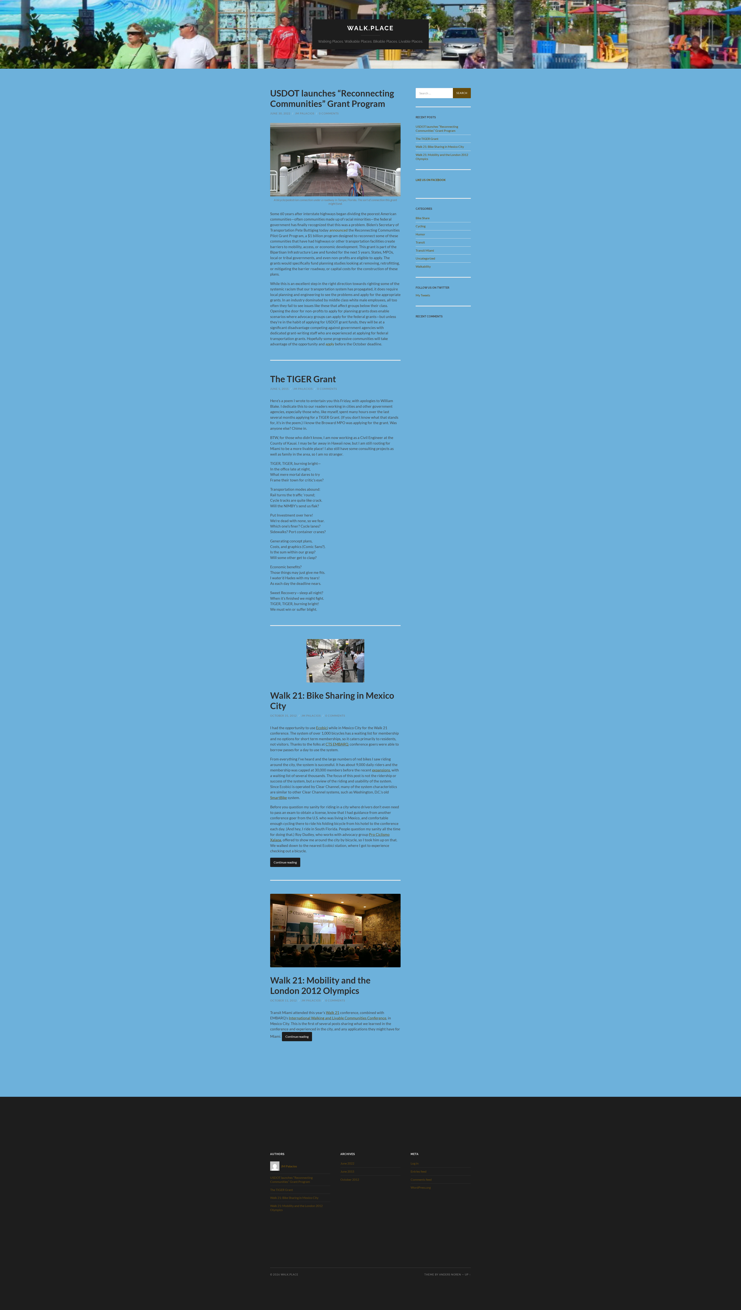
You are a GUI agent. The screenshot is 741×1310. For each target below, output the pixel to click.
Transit (420, 242)
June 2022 (347, 1163)
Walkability (423, 266)
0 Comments (329, 113)
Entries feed (418, 1171)
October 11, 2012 (283, 1000)
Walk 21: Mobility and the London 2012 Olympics (320, 985)
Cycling (420, 226)
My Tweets (423, 295)
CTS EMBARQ (337, 744)
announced (338, 230)
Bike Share (423, 218)
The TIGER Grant (303, 379)
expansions (381, 770)
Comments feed (421, 1179)
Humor (420, 234)
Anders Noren (450, 1274)
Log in (415, 1163)
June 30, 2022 (280, 113)
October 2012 (349, 1179)
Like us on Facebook (431, 180)
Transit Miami (425, 250)
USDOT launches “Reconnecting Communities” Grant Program (332, 98)
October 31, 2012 (283, 715)
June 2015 (347, 1171)
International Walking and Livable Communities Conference (337, 1018)
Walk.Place (370, 28)
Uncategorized (425, 258)
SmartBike (278, 797)
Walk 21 (332, 1012)
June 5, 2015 (279, 388)
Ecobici (322, 728)
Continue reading (285, 862)
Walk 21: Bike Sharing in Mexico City (440, 146)
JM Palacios (304, 113)
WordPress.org (421, 1187)
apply (330, 344)
